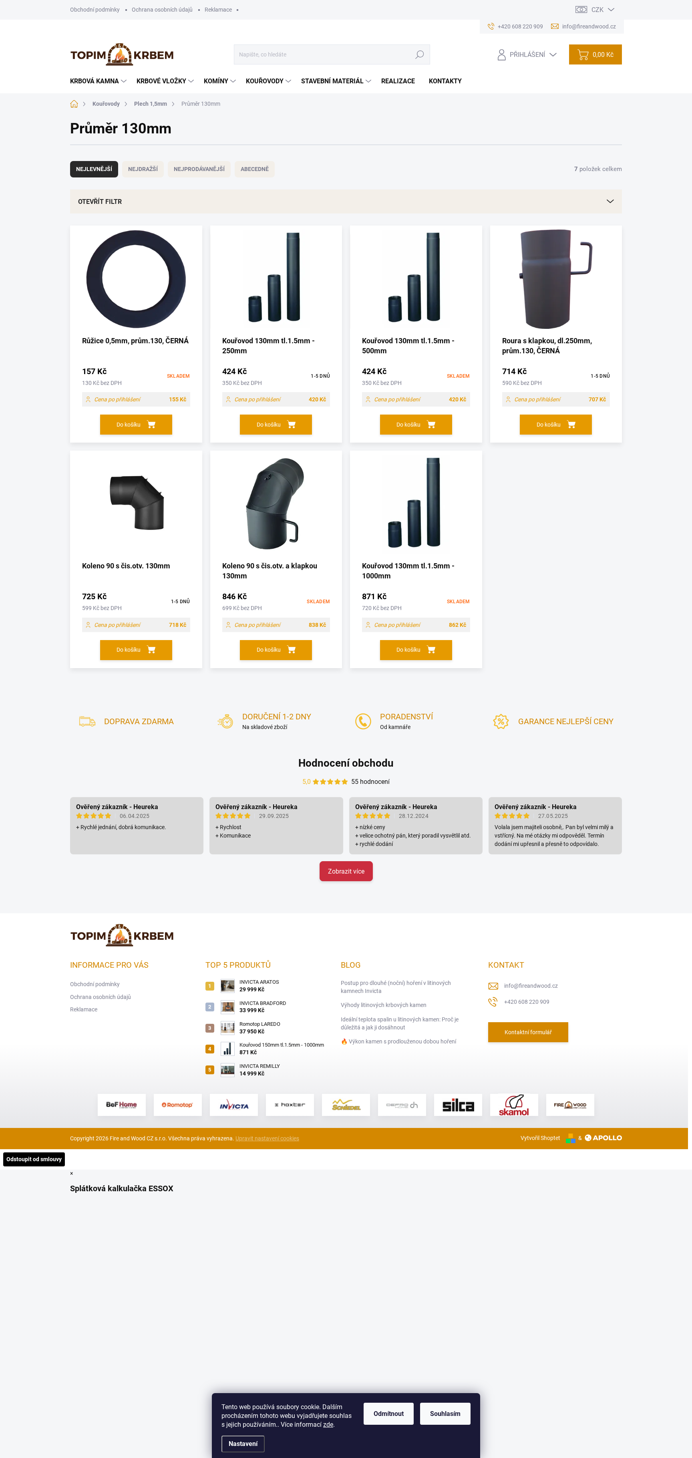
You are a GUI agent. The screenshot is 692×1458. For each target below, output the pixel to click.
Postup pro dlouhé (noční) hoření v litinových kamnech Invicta (396, 987)
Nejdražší (143, 169)
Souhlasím (445, 1414)
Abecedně (255, 169)
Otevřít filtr (100, 201)
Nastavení (243, 1444)
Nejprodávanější (199, 169)
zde (328, 1424)
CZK (597, 10)
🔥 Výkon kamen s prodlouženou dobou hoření (398, 1041)
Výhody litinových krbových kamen (383, 1005)
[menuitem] (99, 81)
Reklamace (218, 9)
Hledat (419, 54)
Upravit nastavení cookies (267, 1138)
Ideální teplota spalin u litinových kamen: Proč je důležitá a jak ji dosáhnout (400, 1023)
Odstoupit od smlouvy (34, 1159)
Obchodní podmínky (95, 9)
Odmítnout (389, 1414)
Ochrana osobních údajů (162, 9)
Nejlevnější (94, 169)
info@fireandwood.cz (531, 986)
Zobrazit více (346, 871)
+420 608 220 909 (526, 1002)
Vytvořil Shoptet (540, 1138)
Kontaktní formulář (528, 1032)
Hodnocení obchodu (346, 763)
